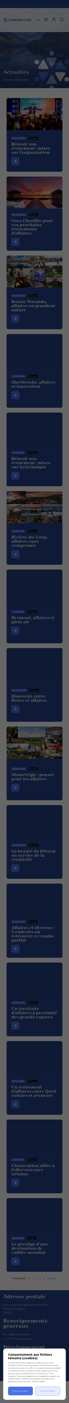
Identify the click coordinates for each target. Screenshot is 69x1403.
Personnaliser (47, 1391)
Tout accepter (20, 1391)
